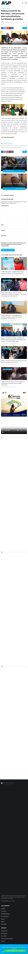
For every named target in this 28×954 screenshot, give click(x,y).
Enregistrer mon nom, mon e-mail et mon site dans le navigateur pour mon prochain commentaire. (13, 244)
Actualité (5, 259)
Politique (3, 908)
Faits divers (4, 924)
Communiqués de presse (7, 938)
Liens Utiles (4, 936)
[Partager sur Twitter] (5, 28)
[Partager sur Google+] (7, 28)
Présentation (4, 930)
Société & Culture (5, 8)
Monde (2, 921)
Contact (3, 941)
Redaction (9, 22)
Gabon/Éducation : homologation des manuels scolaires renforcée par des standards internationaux (11, 317)
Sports (2, 919)
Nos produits (4, 933)
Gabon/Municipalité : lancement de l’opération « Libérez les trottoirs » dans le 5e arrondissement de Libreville (13, 294)
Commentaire (5, 205)
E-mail (3, 230)
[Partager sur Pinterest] (10, 28)
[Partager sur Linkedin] (12, 28)
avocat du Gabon (23, 145)
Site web (3, 235)
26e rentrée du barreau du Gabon (11, 145)
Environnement (5, 916)
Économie (3, 911)
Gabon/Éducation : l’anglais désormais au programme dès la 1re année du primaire (12, 272)
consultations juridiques (16, 147)
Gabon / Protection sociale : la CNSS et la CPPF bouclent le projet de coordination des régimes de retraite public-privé (13, 339)
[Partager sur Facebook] (2, 28)
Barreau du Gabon (5, 147)
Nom (2, 225)
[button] (15, 950)
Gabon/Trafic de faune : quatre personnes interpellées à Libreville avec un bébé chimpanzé (13, 383)
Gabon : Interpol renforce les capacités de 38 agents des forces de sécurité (13, 361)
